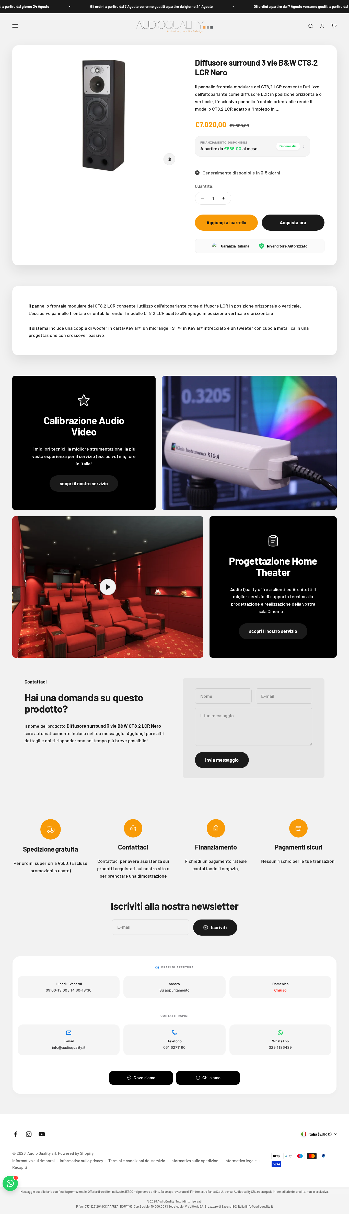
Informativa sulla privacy (81, 1160)
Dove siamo (144, 1077)
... (278, 109)
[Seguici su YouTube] (41, 1134)
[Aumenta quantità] (223, 198)
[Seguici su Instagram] (28, 1134)
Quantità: (204, 186)
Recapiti (19, 1167)
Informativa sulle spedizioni (194, 1160)
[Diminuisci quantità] (202, 198)
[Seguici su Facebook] (15, 1134)
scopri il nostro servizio (84, 483)
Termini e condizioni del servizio (136, 1160)
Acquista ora (293, 222)
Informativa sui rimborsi (33, 1160)
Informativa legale (241, 1160)
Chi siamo (211, 1077)
